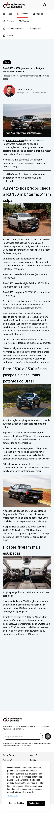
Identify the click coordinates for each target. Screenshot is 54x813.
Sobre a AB (7, 760)
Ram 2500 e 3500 (15, 140)
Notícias (24, 13)
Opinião (39, 14)
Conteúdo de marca (15, 28)
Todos (9, 14)
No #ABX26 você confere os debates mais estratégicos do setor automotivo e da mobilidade (24, 177)
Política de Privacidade (42, 744)
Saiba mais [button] (13, 795)
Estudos (10, 35)
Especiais (36, 28)
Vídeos (25, 21)
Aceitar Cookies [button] (36, 803)
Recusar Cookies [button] (16, 803)
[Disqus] (27, 677)
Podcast (10, 21)
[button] (48, 736)
